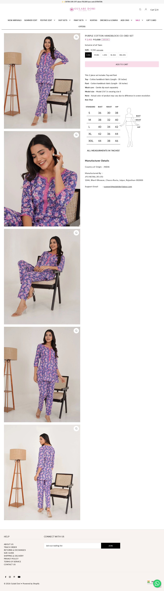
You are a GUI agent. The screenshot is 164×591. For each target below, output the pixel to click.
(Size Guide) (99, 50)
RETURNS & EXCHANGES (15, 550)
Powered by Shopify (31, 583)
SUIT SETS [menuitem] (62, 20)
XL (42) (113, 55)
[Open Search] (140, 9)
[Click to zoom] (76, 37)
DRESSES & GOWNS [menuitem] (109, 20)
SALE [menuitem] (138, 20)
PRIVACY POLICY (11, 559)
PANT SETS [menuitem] (78, 20)
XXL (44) (122, 55)
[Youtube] (19, 577)
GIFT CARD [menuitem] (151, 20)
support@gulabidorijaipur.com (118, 186)
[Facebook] (5, 577)
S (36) (88, 55)
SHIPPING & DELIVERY (13, 556)
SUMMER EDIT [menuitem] (30, 20)
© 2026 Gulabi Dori (12, 583)
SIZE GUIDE (9, 553)
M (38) (96, 55)
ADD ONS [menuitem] (125, 20)
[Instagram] (10, 577)
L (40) (105, 55)
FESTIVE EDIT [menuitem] (46, 20)
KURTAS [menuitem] (93, 20)
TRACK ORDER (10, 547)
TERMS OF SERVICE (12, 561)
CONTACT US (10, 564)
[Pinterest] (14, 577)
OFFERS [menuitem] (82, 26)
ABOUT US (8, 544)
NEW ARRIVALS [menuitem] (14, 20)
